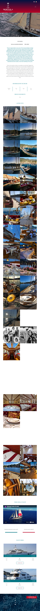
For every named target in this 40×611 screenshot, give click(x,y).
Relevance (36, 601)
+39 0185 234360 (5, 605)
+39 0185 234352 (5, 606)
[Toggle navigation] (35, 7)
